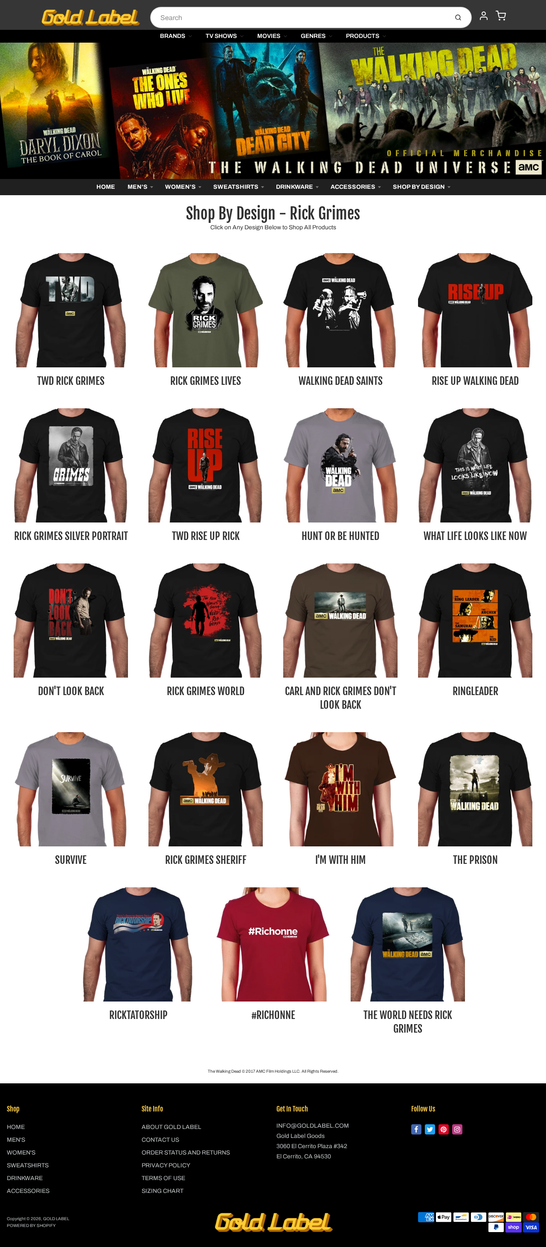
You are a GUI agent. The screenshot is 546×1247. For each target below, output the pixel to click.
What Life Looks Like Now (475, 536)
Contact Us (160, 1140)
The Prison (475, 860)
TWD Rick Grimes (71, 381)
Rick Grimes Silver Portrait (71, 536)
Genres (313, 36)
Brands (172, 36)
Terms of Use (163, 1178)
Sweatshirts (235, 187)
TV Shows (221, 36)
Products (362, 36)
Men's (138, 187)
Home (105, 187)
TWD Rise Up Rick (206, 536)
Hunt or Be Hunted (340, 536)
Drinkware (294, 187)
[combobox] (298, 17)
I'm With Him (340, 860)
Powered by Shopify (31, 1225)
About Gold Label (171, 1127)
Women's (180, 187)
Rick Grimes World (205, 691)
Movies (268, 36)
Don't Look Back (71, 691)
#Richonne (273, 1015)
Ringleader (475, 691)
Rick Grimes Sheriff (206, 860)
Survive (71, 860)
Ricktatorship (138, 1015)
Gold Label (56, 1218)
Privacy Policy (166, 1165)
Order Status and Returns (186, 1152)
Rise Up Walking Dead (475, 381)
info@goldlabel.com (312, 1126)
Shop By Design (419, 187)
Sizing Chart (162, 1191)
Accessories (353, 187)
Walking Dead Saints (341, 381)
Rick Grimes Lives (205, 381)
